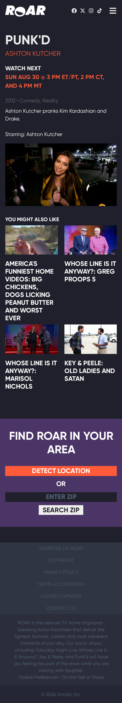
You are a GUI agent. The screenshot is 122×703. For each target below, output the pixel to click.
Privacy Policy (61, 572)
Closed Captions (61, 596)
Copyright (61, 560)
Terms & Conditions (61, 584)
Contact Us (61, 608)
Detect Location (61, 471)
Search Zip (61, 510)
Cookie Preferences (38, 677)
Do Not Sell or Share (83, 677)
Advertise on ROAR (61, 548)
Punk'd (27, 40)
